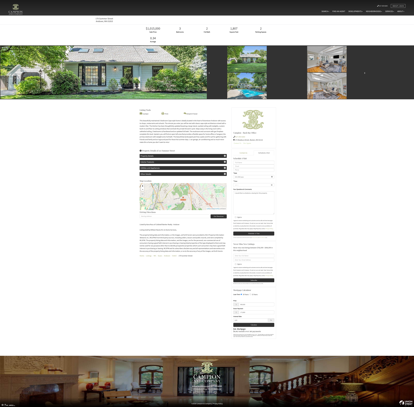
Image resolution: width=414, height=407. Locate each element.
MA (155, 256)
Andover (167, 256)
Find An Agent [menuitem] (338, 11)
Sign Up (395, 6)
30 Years (245, 294)
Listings (149, 256)
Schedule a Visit (264, 153)
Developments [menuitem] (355, 11)
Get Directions (219, 216)
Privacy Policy (269, 228)
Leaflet (208, 208)
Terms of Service (262, 237)
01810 (174, 256)
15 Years (254, 294)
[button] (15, 72)
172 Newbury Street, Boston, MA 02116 (207, 389)
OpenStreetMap (216, 208)
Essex (160, 256)
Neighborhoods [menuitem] (373, 11)
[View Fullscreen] (142, 194)
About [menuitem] (400, 11)
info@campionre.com (201, 386)
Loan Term (236, 294)
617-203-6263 (383, 6)
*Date (235, 173)
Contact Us (237, 143)
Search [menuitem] (324, 11)
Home (142, 256)
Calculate (254, 325)
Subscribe (254, 280)
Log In (401, 6)
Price (234, 301)
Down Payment (238, 309)
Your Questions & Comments (242, 189)
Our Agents (247, 143)
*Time (235, 181)
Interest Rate (237, 316)
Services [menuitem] (389, 11)
